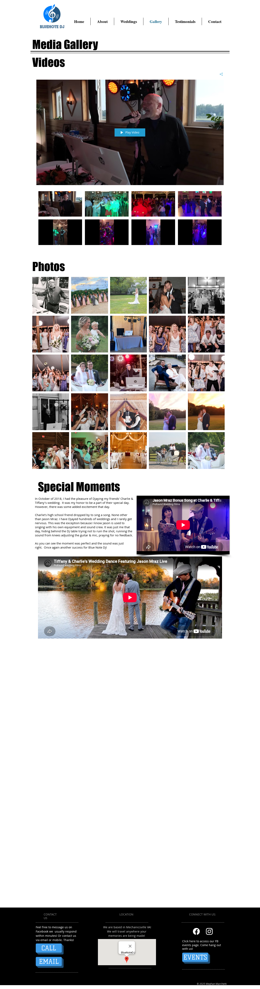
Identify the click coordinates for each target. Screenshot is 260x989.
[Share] (220, 74)
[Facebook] (196, 931)
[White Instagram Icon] (209, 931)
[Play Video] (60, 203)
